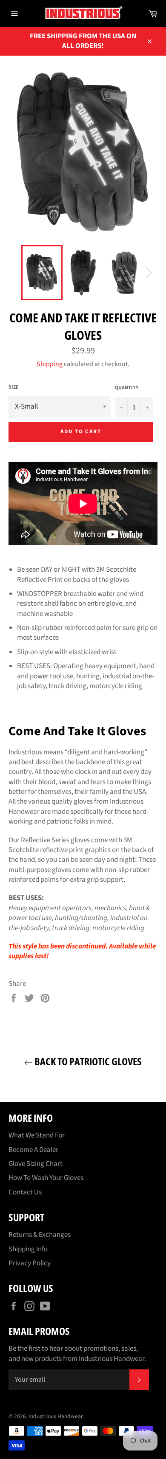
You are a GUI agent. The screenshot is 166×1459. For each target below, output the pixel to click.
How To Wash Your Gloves (46, 1178)
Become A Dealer (33, 1150)
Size (14, 387)
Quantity (126, 387)
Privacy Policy (30, 1263)
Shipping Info (28, 1249)
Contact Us (25, 1192)
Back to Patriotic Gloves (87, 1061)
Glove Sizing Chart (36, 1164)
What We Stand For (37, 1135)
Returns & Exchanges (40, 1235)
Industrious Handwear (56, 1416)
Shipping (50, 364)
